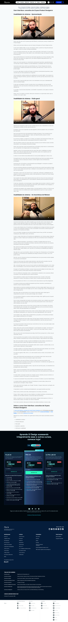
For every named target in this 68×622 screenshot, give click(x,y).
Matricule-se (14, 471)
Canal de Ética (6, 550)
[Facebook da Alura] (52, 529)
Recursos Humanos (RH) (25, 589)
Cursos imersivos (22, 552)
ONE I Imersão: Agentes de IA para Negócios (43, 549)
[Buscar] (51, 2)
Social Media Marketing (33, 589)
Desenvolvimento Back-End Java (22, 587)
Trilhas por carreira (9, 572)
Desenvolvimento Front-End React (35, 584)
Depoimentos (21, 542)
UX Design (22, 582)
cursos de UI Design (44, 411)
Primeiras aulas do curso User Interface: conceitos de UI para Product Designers (34, 8)
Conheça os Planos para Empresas (34, 514)
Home (18, 2)
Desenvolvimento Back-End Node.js (34, 587)
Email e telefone (58, 536)
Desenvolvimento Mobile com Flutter (23, 584)
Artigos (38, 2)
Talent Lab (32, 2)
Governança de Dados (33, 576)
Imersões (37, 538)
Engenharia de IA (20, 574)
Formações (21, 538)
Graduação (6, 596)
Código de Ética (6, 552)
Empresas (43, 2)
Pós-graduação (10, 596)
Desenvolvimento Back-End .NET (33, 586)
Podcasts (37, 542)
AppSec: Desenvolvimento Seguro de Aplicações (31, 578)
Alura (19, 7)
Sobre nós (6, 536)
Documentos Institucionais (8, 554)
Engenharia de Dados (41, 576)
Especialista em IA (26, 574)
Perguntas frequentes (59, 538)
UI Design (18, 582)
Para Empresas (6, 540)
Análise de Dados (26, 576)
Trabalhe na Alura (7, 538)
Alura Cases (38, 536)
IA (35, 2)
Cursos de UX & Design (25, 7)
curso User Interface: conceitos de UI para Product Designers (27, 410)
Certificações (21, 554)
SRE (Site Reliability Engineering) (30, 580)
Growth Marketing (41, 589)
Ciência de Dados (20, 576)
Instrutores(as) (21, 544)
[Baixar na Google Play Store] (58, 529)
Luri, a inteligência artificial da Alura (25, 548)
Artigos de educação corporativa (39, 545)
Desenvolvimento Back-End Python (45, 586)
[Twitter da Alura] (54, 529)
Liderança (19, 589)
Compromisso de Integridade (9, 546)
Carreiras (22, 2)
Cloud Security (19, 578)
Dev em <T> (21, 546)
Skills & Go (27, 2)
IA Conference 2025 (22, 550)
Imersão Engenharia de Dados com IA (42, 547)
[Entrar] (53, 2)
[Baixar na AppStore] (61, 529)
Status (5, 556)
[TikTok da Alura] (63, 529)
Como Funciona (21, 536)
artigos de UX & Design (28, 413)
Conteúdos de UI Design (44, 7)
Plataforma (21, 540)
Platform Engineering (20, 580)
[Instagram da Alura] (56, 529)
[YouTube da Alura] (49, 529)
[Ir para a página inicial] (6, 2)
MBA (14, 596)
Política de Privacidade (8, 544)
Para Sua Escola (6, 542)
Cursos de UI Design (35, 7)
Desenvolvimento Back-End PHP (22, 586)
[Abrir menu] (48, 2)
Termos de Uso (6, 548)
